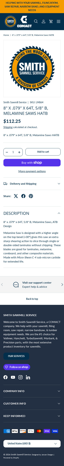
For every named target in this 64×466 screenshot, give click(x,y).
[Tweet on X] (16, 196)
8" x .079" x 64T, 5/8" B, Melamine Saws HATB (33, 35)
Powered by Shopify (11, 458)
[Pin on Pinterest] (31, 196)
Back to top (32, 298)
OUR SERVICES (16, 356)
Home (6, 35)
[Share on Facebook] (23, 196)
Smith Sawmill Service (14, 102)
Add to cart (43, 151)
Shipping (7, 127)
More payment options (32, 171)
